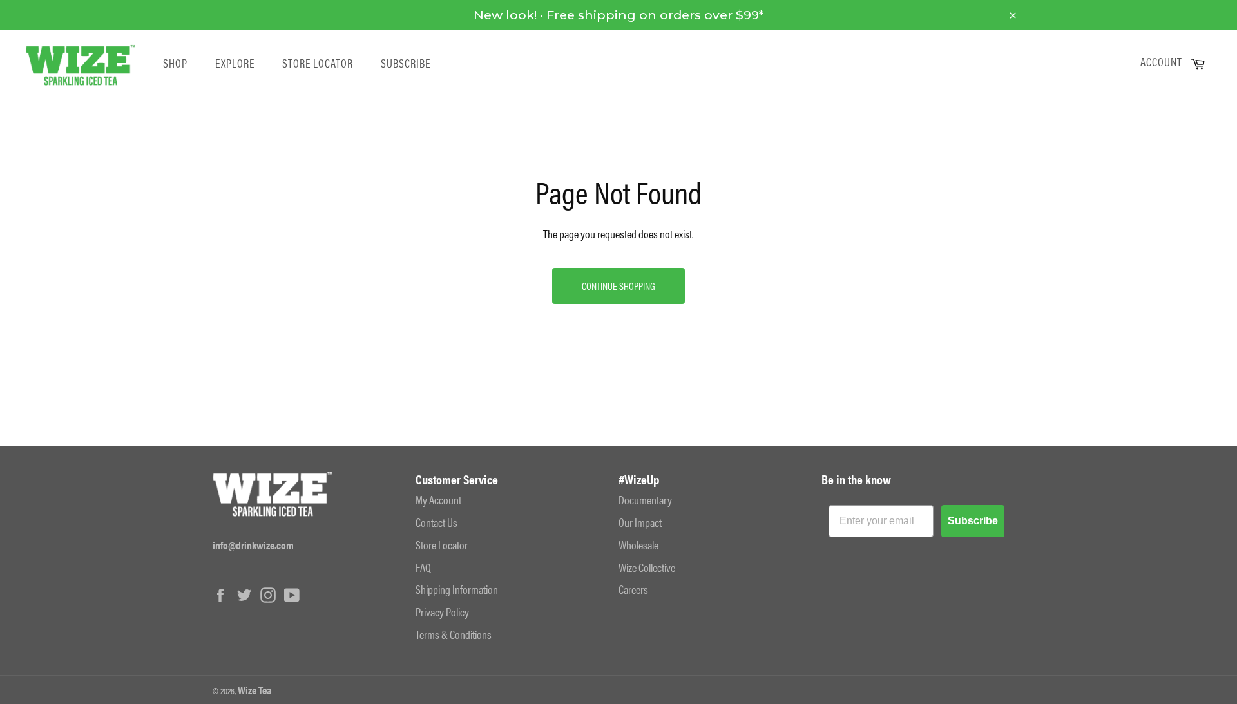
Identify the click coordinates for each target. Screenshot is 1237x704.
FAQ (423, 567)
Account (1161, 62)
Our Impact (640, 522)
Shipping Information (457, 589)
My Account (438, 499)
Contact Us (436, 522)
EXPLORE (234, 63)
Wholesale (638, 545)
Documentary (645, 499)
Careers (633, 589)
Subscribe (405, 63)
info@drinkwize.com (253, 545)
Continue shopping (618, 285)
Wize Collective (646, 567)
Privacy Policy (442, 612)
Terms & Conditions (454, 634)
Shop (175, 63)
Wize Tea (255, 690)
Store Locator (317, 63)
